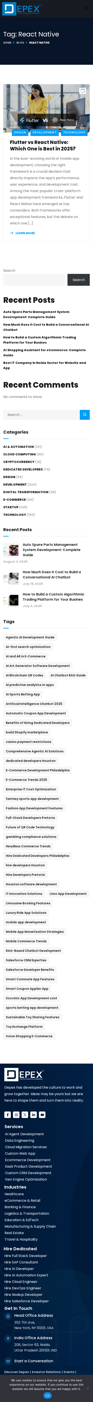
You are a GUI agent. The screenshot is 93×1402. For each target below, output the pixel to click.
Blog (20, 42)
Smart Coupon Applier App (27, 989)
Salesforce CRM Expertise (26, 960)
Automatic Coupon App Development (36, 713)
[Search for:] (46, 414)
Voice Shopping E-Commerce (29, 1036)
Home (7, 42)
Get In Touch (18, 1308)
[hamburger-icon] (86, 9)
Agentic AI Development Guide (30, 637)
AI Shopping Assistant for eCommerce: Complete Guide (44, 352)
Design (20, 132)
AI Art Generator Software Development (38, 666)
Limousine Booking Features (28, 903)
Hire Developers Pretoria (25, 875)
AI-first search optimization (28, 647)
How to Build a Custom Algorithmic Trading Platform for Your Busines (39, 340)
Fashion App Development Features (34, 808)
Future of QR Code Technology (30, 827)
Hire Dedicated (20, 1249)
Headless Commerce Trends (28, 846)
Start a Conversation (33, 1361)
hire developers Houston (25, 865)
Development (45, 132)
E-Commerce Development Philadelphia (38, 770)
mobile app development (26, 922)
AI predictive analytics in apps (30, 685)
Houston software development (31, 884)
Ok (48, 1395)
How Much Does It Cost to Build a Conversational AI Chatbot (46, 327)
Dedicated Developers (23, 469)
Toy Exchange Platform (24, 1027)
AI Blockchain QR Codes (24, 675)
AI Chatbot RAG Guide (68, 675)
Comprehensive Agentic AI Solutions (35, 751)
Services (14, 1127)
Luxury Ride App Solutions (26, 913)
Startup (10, 507)
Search (9, 270)
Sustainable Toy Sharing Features (32, 1017)
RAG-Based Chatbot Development (33, 951)
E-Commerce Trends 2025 (26, 780)
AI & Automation (18, 447)
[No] (87, 1388)
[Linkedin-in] (33, 1114)
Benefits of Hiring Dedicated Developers (38, 723)
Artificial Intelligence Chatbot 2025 (34, 704)
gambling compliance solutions (31, 837)
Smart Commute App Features (30, 979)
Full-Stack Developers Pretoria (30, 818)
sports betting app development (32, 1008)
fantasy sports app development (32, 799)
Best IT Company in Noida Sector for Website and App (44, 365)
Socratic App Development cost (31, 998)
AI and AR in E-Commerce (26, 656)
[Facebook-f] (7, 1114)
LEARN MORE (25, 233)
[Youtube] (42, 1114)
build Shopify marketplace (27, 732)
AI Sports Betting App (23, 694)
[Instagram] (16, 1114)
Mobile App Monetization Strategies (35, 932)
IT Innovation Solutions (24, 894)
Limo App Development (68, 894)
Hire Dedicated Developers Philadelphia (37, 856)
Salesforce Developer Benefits (30, 970)
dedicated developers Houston (31, 761)
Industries (15, 1187)
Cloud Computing (19, 454)
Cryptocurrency (18, 462)
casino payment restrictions (28, 742)
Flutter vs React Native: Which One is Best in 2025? (43, 145)
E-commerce (14, 499)
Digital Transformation (25, 492)
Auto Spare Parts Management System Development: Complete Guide (36, 314)
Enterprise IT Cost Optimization (31, 789)
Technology (74, 132)
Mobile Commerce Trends (26, 941)
